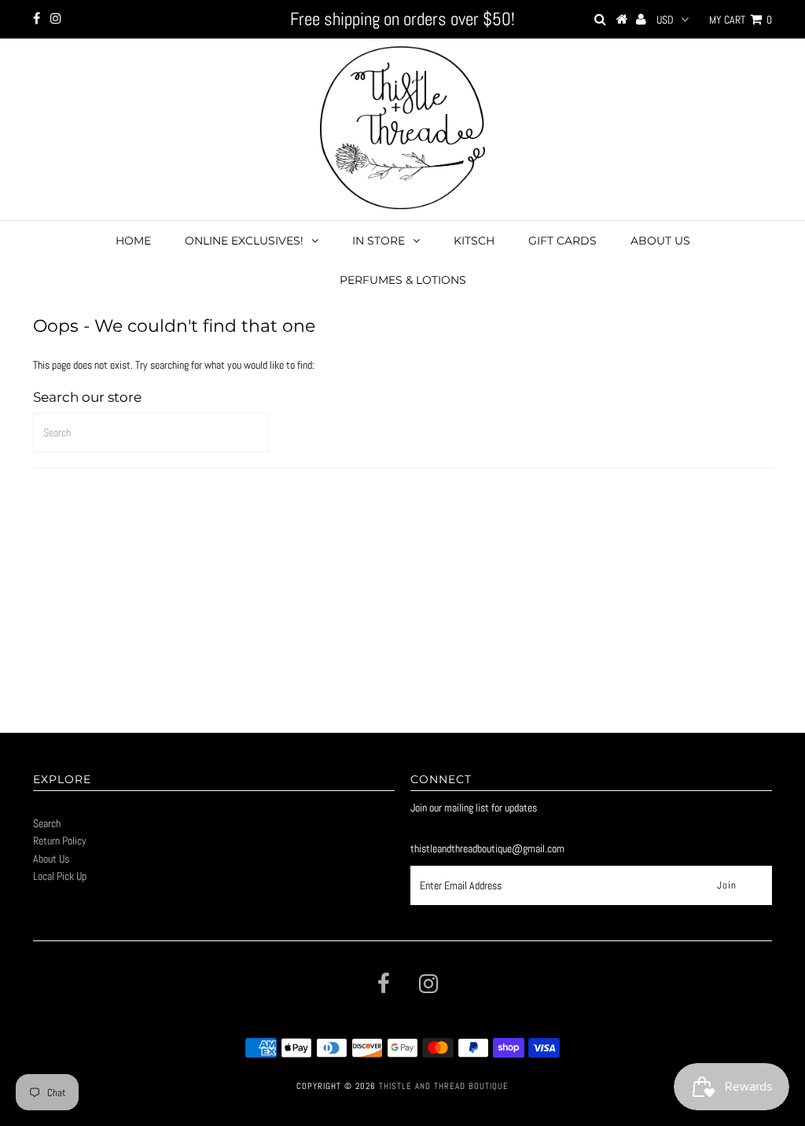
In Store (378, 241)
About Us (660, 241)
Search (47, 823)
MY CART (740, 20)
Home (133, 241)
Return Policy (59, 840)
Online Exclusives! (244, 241)
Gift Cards (562, 241)
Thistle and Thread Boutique (444, 1085)
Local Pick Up (59, 876)
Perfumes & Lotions (403, 280)
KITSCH (474, 241)
